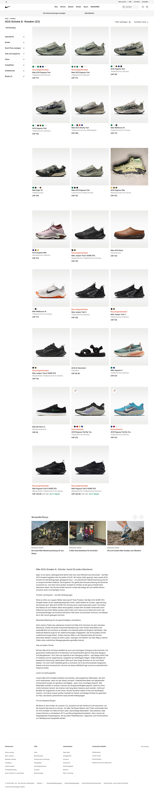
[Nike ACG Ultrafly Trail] (90, 104)
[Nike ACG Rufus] (129, 229)
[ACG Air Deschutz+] (90, 347)
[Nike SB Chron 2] (51, 405)
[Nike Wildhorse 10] (129, 104)
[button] (15, 36)
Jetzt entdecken (89, 13)
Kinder (78, 7)
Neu (56, 7)
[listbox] (141, 22)
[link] (75, 391)
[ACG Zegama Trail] (129, 45)
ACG (6, 18)
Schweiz (146, 746)
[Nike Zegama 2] (129, 347)
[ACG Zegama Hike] (129, 166)
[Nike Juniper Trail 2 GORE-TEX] (90, 229)
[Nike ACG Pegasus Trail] (51, 45)
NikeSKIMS (95, 7)
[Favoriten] (143, 7)
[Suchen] (124, 7)
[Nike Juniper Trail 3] (90, 288)
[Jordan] (6, 2)
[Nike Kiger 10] (51, 166)
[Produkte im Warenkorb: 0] (147, 7)
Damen (70, 7)
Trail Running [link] (10, 28)
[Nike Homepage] (8, 7)
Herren (62, 7)
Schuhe (12, 18)
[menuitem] (132, 2)
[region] (13, 54)
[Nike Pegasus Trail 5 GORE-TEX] (51, 464)
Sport (86, 7)
